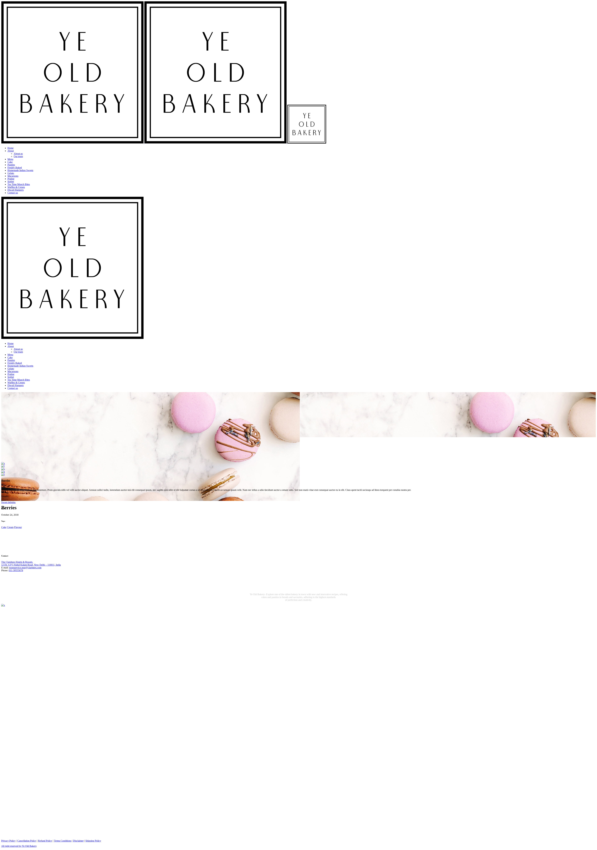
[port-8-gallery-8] (3, 471)
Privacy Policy (8, 840)
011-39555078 (16, 570)
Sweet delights (8, 502)
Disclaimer (78, 840)
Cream (10, 527)
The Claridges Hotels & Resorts (17, 562)
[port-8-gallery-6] (3, 466)
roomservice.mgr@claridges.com (25, 567)
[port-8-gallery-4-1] (3, 469)
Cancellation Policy (26, 840)
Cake (3, 527)
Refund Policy (45, 840)
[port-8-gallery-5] (3, 474)
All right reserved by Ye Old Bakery (19, 846)
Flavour (18, 527)
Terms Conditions (62, 840)
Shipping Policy (93, 840)
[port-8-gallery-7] (3, 463)
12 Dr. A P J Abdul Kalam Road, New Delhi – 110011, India (31, 565)
